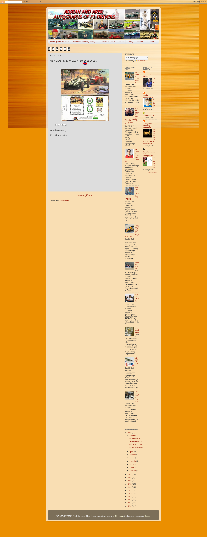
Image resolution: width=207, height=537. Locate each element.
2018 (130, 496)
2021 (130, 487)
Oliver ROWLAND (136, 448)
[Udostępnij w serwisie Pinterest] (65, 125)
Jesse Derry (154, 82)
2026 (130, 433)
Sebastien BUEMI (137, 265)
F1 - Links (150, 42)
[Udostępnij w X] (61, 125)
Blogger (147, 516)
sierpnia (133, 435)
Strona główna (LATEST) (59, 42)
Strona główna (85, 195)
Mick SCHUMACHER (137, 362)
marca (132, 464)
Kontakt (140, 42)
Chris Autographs (148, 96)
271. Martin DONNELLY (137, 77)
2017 (130, 500)
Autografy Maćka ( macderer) (147, 126)
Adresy (130, 42)
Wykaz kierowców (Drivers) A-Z (85, 42)
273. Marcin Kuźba (154, 163)
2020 (130, 490)
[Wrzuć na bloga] (58, 125)
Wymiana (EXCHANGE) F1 (113, 42)
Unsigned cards (137, 330)
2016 (130, 503)
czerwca (133, 455)
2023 (130, 481)
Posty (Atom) (64, 200)
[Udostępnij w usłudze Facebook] (63, 125)
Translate (142, 61)
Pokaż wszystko (152, 172)
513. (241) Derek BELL (137, 298)
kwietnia (133, 461)
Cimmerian (119, 516)
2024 (130, 478)
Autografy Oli (148, 115)
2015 (130, 506)
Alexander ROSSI (135, 438)
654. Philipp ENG (135, 444)
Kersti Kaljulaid (154, 103)
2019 (130, 493)
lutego (132, 467)
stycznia (133, 470)
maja (132, 458)
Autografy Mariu (147, 76)
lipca (132, 452)
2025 (130, 474)
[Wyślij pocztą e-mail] (56, 125)
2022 (130, 484)
